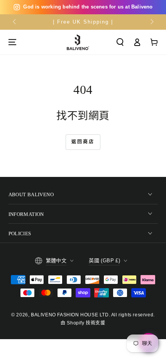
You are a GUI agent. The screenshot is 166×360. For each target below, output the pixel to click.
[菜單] (12, 42)
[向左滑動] (15, 22)
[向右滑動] (151, 22)
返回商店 (83, 141)
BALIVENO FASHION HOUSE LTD (70, 315)
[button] (120, 42)
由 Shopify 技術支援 (83, 323)
